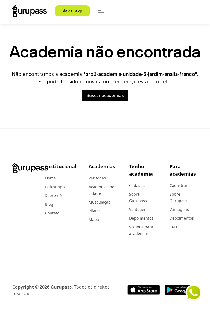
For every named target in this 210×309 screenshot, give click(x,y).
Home (50, 178)
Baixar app (72, 10)
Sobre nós (54, 195)
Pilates (95, 210)
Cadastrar (138, 185)
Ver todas (97, 178)
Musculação (99, 202)
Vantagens (138, 209)
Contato (52, 213)
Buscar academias (105, 95)
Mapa (94, 219)
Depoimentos (141, 218)
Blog (49, 204)
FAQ (173, 226)
